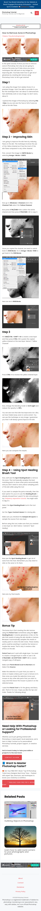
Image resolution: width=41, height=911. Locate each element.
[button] (31, 13)
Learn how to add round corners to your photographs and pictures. (19, 852)
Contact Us (25, 7)
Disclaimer (20, 887)
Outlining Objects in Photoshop (19, 821)
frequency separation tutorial (15, 498)
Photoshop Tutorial (9, 12)
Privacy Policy (20, 892)
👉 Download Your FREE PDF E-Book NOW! (18, 784)
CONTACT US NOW (12, 757)
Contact (21, 883)
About (20, 878)
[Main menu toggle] (37, 13)
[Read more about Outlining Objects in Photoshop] (20, 810)
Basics (5, 36)
